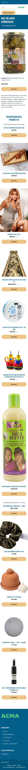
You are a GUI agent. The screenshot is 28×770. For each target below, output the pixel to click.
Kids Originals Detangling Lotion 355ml (14, 486)
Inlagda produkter (13, 78)
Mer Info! (14, 89)
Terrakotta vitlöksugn (14, 597)
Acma (5, 731)
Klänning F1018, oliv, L (14, 234)
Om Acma (6, 740)
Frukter (8, 80)
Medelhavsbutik (8, 12)
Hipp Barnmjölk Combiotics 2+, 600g (14, 506)
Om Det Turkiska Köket (10, 744)
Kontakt (14, 765)
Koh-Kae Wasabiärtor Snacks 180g (14, 128)
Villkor (19, 765)
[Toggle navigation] (3, 7)
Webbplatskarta (20, 767)
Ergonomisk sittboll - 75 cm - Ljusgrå (14, 642)
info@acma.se (5, 2)
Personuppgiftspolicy (9, 767)
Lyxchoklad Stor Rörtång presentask (14, 173)
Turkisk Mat (7, 737)
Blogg (8, 765)
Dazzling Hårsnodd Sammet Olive (14, 551)
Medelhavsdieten (9, 734)
